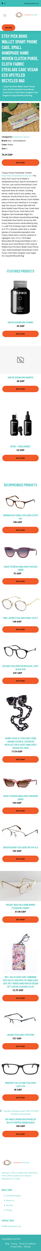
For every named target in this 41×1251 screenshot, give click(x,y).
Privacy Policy (16, 1246)
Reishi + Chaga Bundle (20, 446)
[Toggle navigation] (5, 15)
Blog (7, 1243)
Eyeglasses (17, 137)
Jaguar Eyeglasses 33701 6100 (20, 1034)
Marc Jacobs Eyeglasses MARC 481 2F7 (20, 617)
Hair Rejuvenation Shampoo (20, 377)
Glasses (26, 137)
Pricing (8, 27)
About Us (10, 1200)
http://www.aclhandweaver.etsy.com (17, 175)
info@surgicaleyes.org (31, 3)
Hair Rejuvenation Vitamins (20, 322)
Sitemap (27, 1246)
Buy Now (20, 162)
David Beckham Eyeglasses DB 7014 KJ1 (20, 847)
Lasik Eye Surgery (13, 1195)
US (5, 3)
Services (9, 1205)
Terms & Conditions (27, 1243)
